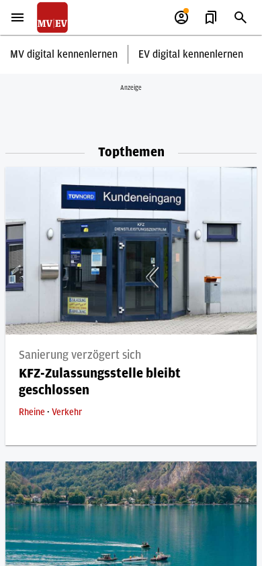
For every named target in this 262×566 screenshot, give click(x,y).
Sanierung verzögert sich (80, 355)
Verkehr (67, 412)
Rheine (33, 412)
